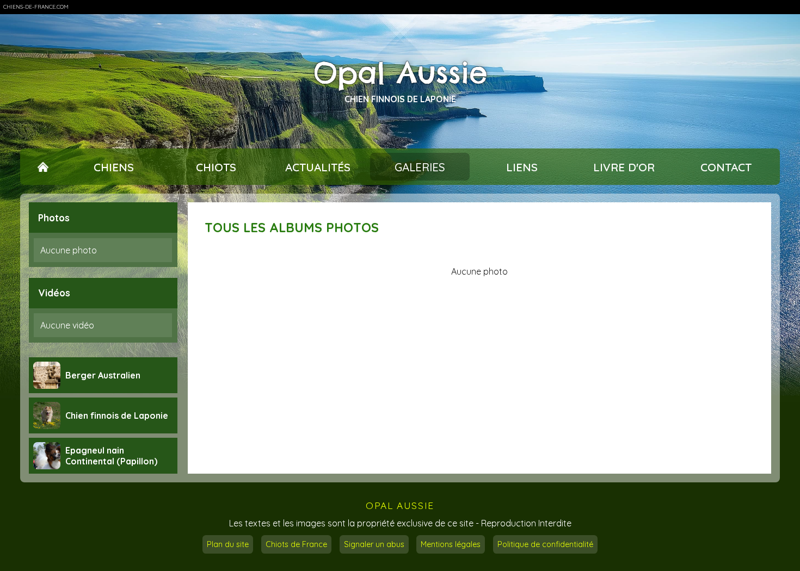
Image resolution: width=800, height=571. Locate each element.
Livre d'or (624, 167)
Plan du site (228, 544)
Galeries (420, 167)
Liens (522, 167)
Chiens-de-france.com (36, 6)
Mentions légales (451, 544)
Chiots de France (296, 544)
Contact (726, 167)
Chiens (114, 167)
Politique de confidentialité (545, 544)
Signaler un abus (374, 544)
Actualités (317, 167)
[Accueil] (43, 167)
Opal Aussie (400, 73)
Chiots (216, 167)
